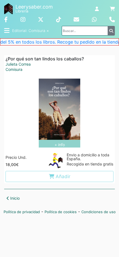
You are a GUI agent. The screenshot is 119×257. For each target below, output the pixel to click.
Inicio (14, 198)
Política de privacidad (22, 212)
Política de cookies (61, 212)
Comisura (14, 69)
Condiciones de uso (98, 212)
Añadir (62, 176)
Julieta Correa (18, 64)
